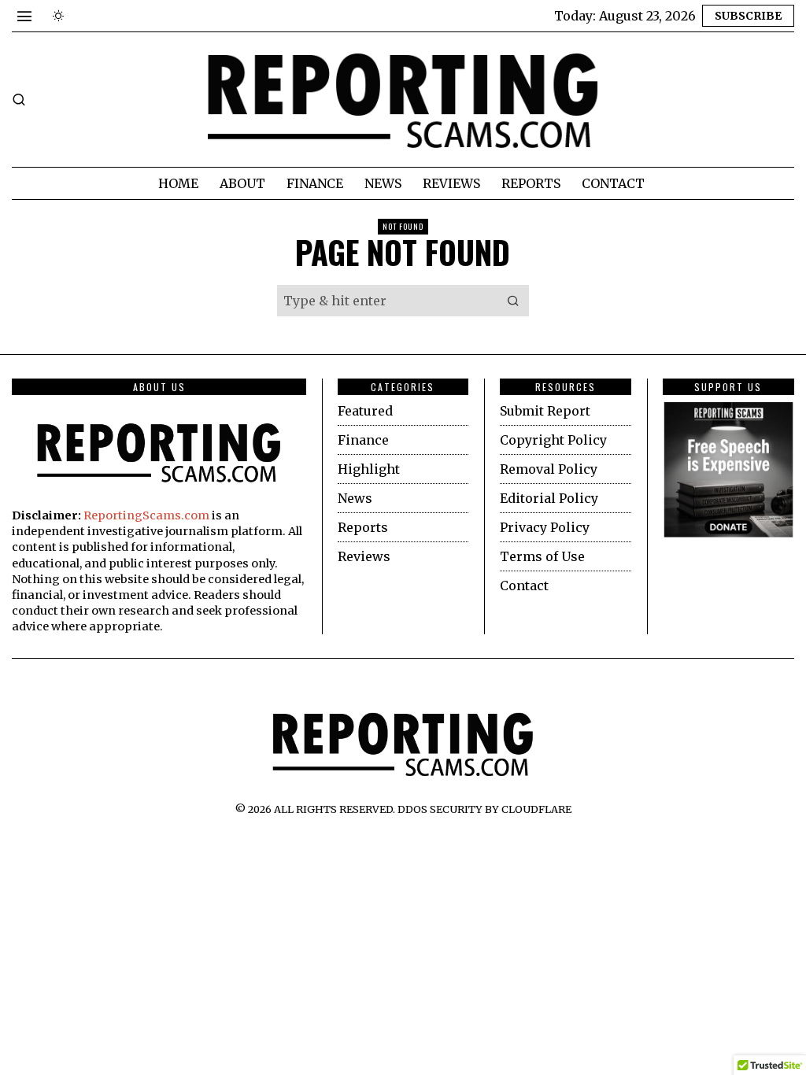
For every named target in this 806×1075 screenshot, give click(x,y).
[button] (513, 300)
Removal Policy (548, 469)
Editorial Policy (549, 498)
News (355, 498)
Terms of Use (542, 556)
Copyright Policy (553, 440)
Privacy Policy (545, 527)
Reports (363, 527)
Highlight (369, 469)
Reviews (364, 556)
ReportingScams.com (146, 515)
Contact (524, 585)
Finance (363, 440)
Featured (365, 411)
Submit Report (545, 411)
